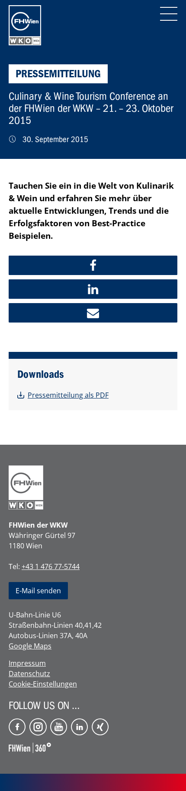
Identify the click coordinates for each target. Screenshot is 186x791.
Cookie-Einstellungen (43, 684)
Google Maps (30, 646)
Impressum (27, 663)
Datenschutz (29, 673)
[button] (93, 265)
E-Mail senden (38, 590)
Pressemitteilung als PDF (68, 395)
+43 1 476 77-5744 (51, 566)
